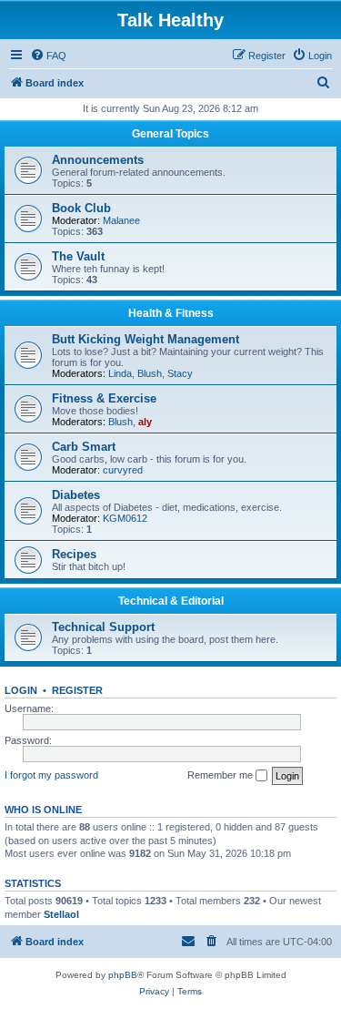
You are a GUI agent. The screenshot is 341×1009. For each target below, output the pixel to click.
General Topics (170, 133)
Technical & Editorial (171, 601)
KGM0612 (125, 518)
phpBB (122, 975)
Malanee (121, 220)
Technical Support (103, 627)
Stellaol (61, 914)
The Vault (78, 256)
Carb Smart (83, 447)
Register (77, 690)
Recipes (74, 554)
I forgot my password (51, 774)
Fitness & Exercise (104, 398)
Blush (149, 373)
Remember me (221, 774)
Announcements (98, 160)
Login (21, 690)
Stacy (180, 373)
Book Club (81, 208)
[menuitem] (48, 55)
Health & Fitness (171, 313)
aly (145, 421)
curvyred (123, 469)
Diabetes (76, 495)
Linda (120, 373)
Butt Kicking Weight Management (145, 339)
